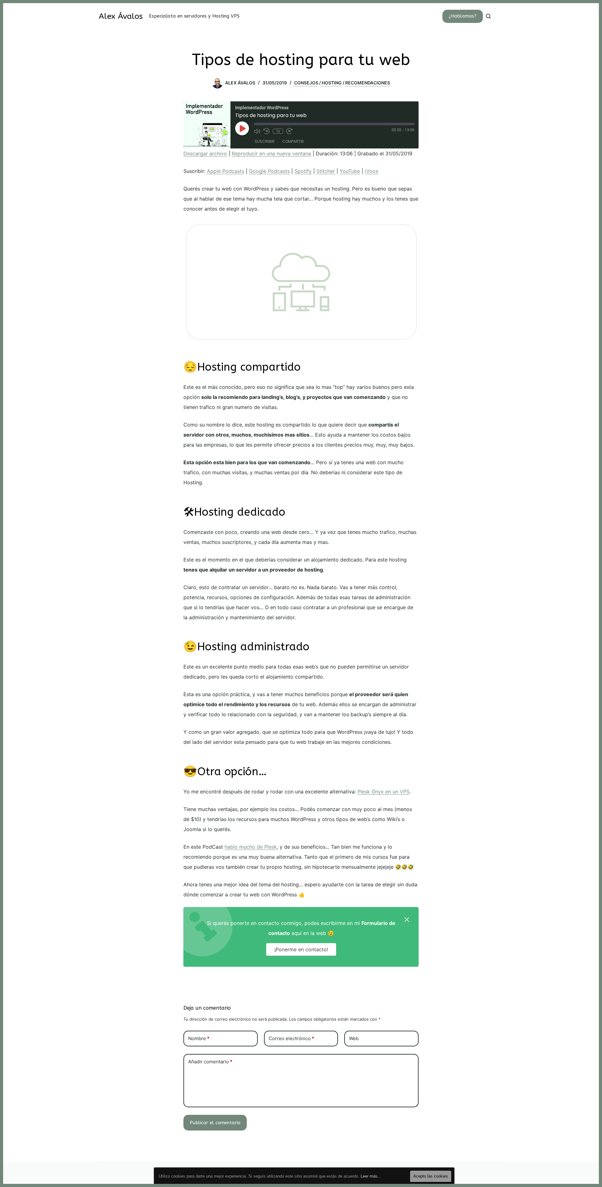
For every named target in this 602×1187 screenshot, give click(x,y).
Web (354, 1038)
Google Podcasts (269, 171)
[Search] (488, 16)
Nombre (198, 1038)
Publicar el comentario (215, 1122)
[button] (406, 918)
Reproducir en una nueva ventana (271, 153)
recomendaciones (367, 82)
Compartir (293, 141)
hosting (332, 82)
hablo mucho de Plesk (250, 847)
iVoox (371, 171)
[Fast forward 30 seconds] (289, 131)
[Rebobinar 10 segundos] (266, 131)
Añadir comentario (210, 1062)
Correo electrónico (291, 1038)
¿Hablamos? (463, 16)
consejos (306, 82)
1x (278, 131)
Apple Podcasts (225, 171)
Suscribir (265, 141)
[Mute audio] (257, 131)
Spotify (303, 171)
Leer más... (371, 1176)
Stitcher (325, 171)
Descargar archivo (205, 153)
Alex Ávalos (121, 16)
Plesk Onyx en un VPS (383, 791)
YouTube (350, 171)
